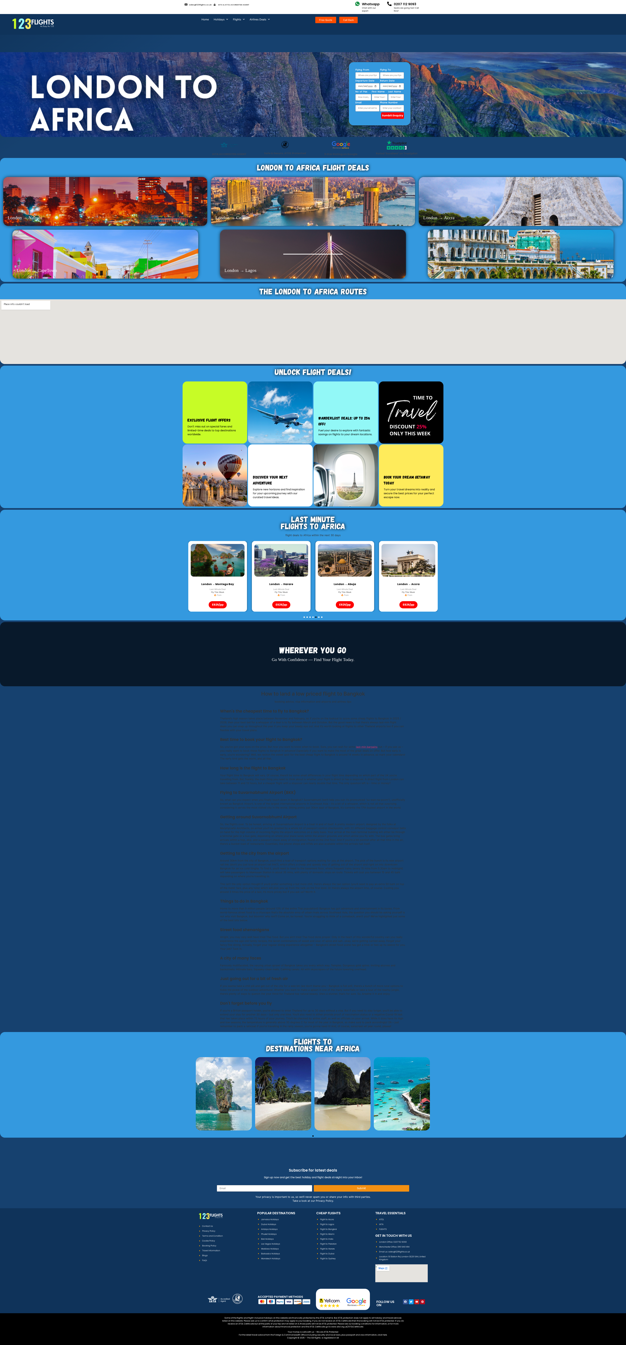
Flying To (385, 70)
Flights (237, 19)
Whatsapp (371, 4)
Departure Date (364, 81)
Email (358, 102)
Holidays (219, 19)
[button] (304, 617)
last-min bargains (366, 746)
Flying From (362, 70)
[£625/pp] (218, 560)
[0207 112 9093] (389, 4)
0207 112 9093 (405, 4)
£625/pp (218, 605)
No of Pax (361, 91)
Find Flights (224, 1104)
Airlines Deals (258, 19)
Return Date (387, 81)
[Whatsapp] (357, 4)
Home (205, 19)
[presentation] (196, 560)
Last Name (394, 91)
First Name (378, 91)
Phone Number (389, 102)
